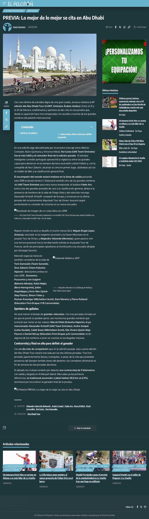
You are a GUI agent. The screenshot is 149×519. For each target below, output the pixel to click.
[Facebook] (137, 507)
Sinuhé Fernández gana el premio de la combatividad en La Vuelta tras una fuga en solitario (91, 478)
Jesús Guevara (19, 27)
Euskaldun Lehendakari (128, 152)
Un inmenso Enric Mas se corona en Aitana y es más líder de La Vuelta (132, 123)
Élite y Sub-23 (124, 148)
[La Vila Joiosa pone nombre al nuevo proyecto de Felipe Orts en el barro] (56, 461)
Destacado (32, 11)
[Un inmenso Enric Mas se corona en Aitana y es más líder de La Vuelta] (109, 124)
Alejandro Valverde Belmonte (38, 406)
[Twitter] (141, 507)
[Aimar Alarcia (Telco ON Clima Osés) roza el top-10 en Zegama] (109, 144)
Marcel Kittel (79, 406)
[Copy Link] (129, 27)
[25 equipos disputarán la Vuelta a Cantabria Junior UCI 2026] (109, 161)
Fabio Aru (69, 406)
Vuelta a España (125, 135)
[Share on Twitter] (120, 27)
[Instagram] (145, 507)
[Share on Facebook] (115, 27)
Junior (129, 165)
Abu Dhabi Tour (34, 414)
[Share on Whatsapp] (125, 27)
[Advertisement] (124, 191)
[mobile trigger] (5, 3)
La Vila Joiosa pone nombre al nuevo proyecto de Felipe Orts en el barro (56, 478)
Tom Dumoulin (51, 409)
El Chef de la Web (107, 515)
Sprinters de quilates (29, 133)
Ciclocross (46, 470)
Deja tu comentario (84, 428)
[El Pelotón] (21, 4)
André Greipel (57, 406)
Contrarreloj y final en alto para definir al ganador (74, 135)
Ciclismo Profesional (14, 11)
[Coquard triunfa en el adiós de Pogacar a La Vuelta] (129, 461)
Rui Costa (40, 409)
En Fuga (122, 114)
